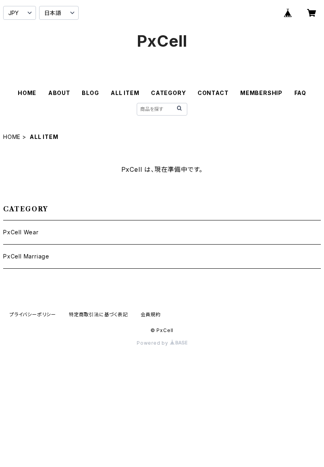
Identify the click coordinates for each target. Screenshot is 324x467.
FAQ (300, 92)
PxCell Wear (21, 232)
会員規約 (151, 314)
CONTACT (213, 92)
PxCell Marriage (26, 256)
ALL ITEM (125, 92)
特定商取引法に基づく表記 (98, 314)
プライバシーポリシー (32, 314)
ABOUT (59, 92)
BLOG (90, 92)
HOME (27, 92)
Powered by (153, 343)
